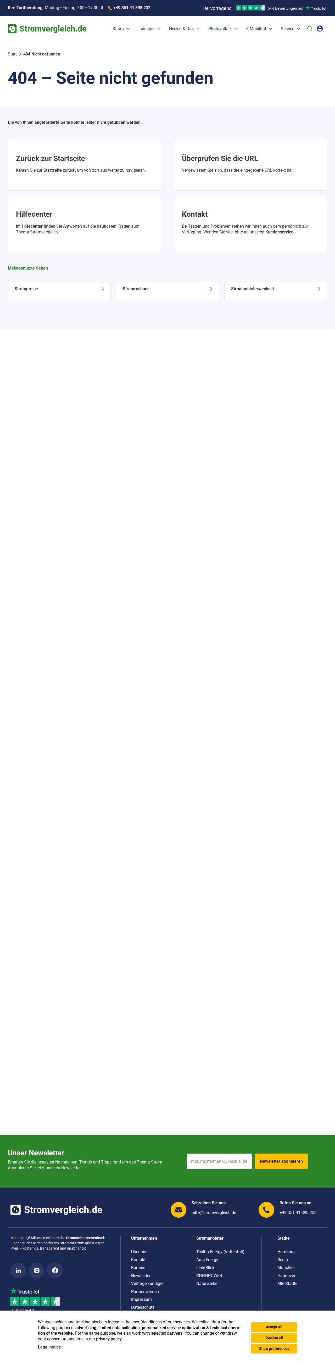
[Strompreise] (59, 291)
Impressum (141, 1299)
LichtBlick (205, 1267)
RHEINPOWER (209, 1275)
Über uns (139, 1251)
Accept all (274, 1327)
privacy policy (109, 1338)
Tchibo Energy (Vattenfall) (220, 1251)
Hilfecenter (32, 226)
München (286, 1267)
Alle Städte (287, 1283)
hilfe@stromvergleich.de (214, 1212)
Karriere (138, 1267)
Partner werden (145, 1291)
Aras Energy (207, 1259)
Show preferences (274, 1348)
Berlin (282, 1259)
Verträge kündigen (148, 1283)
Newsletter (140, 1275)
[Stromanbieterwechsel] (276, 291)
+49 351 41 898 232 (298, 1212)
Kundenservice (279, 232)
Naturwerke (206, 1283)
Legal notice (49, 1347)
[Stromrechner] (167, 291)
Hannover (286, 1275)
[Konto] (320, 28)
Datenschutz (142, 1307)
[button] (127, 29)
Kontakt (138, 1259)
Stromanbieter (210, 1238)
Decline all (274, 1337)
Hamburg (286, 1251)
